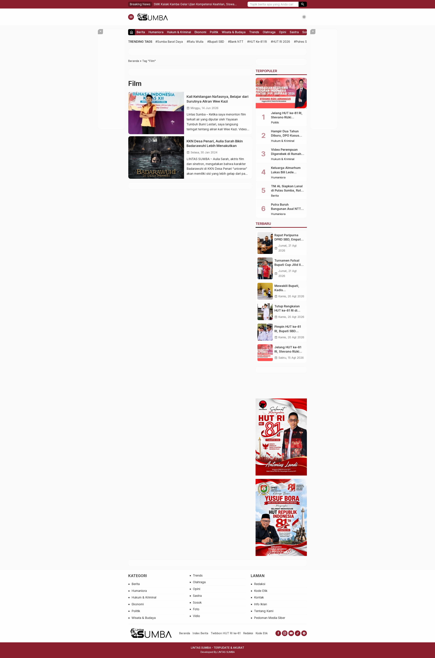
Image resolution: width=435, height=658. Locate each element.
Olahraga (269, 32)
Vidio (196, 616)
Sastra (294, 32)
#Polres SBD (302, 41)
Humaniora (156, 32)
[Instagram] (285, 633)
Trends (254, 32)
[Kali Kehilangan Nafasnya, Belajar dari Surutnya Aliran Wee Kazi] (156, 113)
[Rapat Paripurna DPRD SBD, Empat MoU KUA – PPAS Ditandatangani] (265, 243)
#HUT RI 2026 (280, 41)
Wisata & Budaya (234, 32)
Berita (141, 32)
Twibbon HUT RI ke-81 (226, 633)
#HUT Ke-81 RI (257, 41)
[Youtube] (291, 633)
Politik (214, 32)
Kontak (259, 597)
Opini (282, 32)
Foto (196, 609)
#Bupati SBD (215, 41)
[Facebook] (278, 633)
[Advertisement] (345, 385)
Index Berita (200, 633)
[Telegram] (304, 633)
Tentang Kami (263, 611)
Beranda (184, 633)
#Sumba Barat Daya (169, 41)
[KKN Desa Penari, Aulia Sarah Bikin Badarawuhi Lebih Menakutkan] (156, 157)
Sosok (306, 32)
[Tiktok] (297, 633)
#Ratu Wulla (195, 41)
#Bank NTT (235, 41)
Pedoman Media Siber (269, 618)
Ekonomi (200, 32)
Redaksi (259, 584)
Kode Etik (260, 591)
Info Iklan (260, 604)
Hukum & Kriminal (179, 32)
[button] (303, 4)
